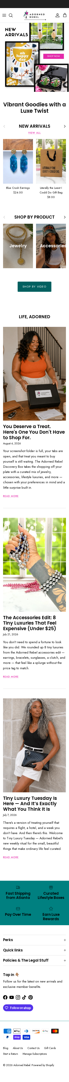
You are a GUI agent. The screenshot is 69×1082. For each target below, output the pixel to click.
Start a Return (10, 1054)
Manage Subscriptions (35, 1054)
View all (34, 133)
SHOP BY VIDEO (34, 286)
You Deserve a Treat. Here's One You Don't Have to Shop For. (34, 432)
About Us (18, 1048)
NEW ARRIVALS (34, 126)
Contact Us (33, 1048)
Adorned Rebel (21, 1065)
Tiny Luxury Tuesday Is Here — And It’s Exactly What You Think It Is (30, 803)
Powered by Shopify (43, 1065)
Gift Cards (50, 1048)
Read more (11, 496)
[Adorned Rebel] (34, 15)
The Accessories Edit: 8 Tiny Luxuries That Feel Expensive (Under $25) (29, 623)
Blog (5, 1048)
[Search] (12, 15)
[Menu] (4, 15)
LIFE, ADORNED (34, 317)
